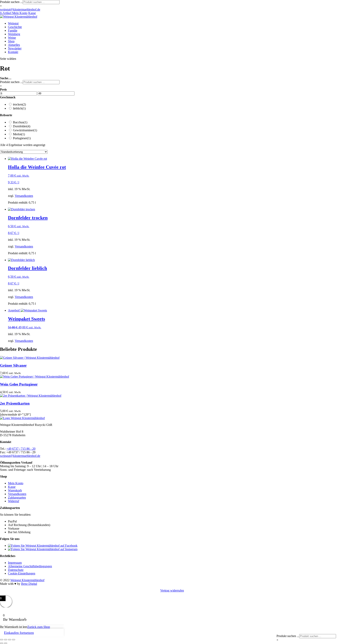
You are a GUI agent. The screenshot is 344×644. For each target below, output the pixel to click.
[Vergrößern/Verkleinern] (1, 639)
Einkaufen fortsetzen (19, 633)
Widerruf (13, 501)
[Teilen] (9, 639)
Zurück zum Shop (38, 627)
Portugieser (22, 138)
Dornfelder (21, 126)
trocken (19, 104)
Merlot (19, 134)
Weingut (13, 23)
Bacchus (20, 122)
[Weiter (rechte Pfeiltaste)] (5, 643)
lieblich (19, 108)
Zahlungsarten (17, 497)
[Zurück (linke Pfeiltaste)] (1, 643)
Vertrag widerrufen (172, 590)
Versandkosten (24, 195)
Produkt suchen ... (11, 2)
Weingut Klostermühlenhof (27, 580)
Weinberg (14, 34)
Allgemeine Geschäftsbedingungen (30, 566)
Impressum (15, 562)
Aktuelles (14, 44)
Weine (12, 37)
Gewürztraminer (25, 130)
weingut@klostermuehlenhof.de (20, 455)
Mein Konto (19, 13)
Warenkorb (15, 490)
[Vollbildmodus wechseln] (5, 639)
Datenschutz (15, 569)
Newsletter (15, 48)
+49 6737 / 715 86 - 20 (20, 448)
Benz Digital (29, 583)
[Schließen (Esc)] (13, 639)
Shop (11, 41)
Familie (12, 30)
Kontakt (13, 52)
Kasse (32, 13)
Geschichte (15, 27)
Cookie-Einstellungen (21, 573)
